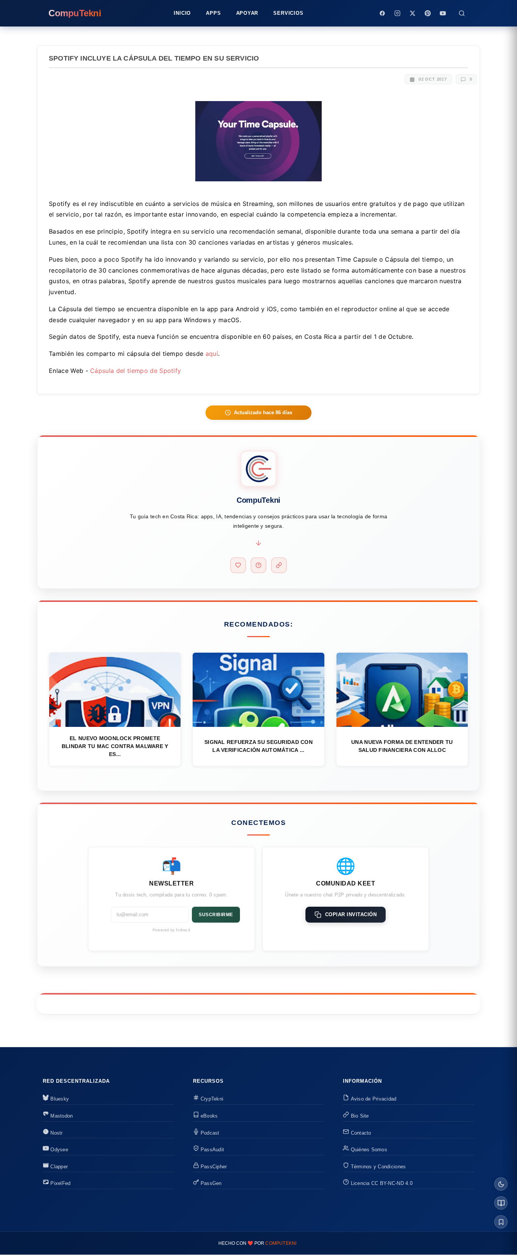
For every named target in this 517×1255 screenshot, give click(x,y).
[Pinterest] (428, 13)
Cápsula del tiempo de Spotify (135, 370)
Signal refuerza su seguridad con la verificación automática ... (258, 746)
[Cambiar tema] (501, 1184)
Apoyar (247, 13)
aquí (212, 353)
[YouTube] (443, 13)
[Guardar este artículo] (501, 1221)
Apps (213, 13)
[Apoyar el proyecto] (238, 565)
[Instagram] (397, 13)
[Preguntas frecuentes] (258, 565)
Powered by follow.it (171, 930)
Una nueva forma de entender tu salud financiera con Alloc (402, 746)
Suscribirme (216, 914)
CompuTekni (280, 1243)
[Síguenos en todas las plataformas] (279, 565)
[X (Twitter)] (412, 13)
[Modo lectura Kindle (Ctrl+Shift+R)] (501, 1203)
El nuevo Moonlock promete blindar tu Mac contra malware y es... (115, 746)
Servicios (288, 13)
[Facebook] (382, 13)
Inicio (182, 13)
